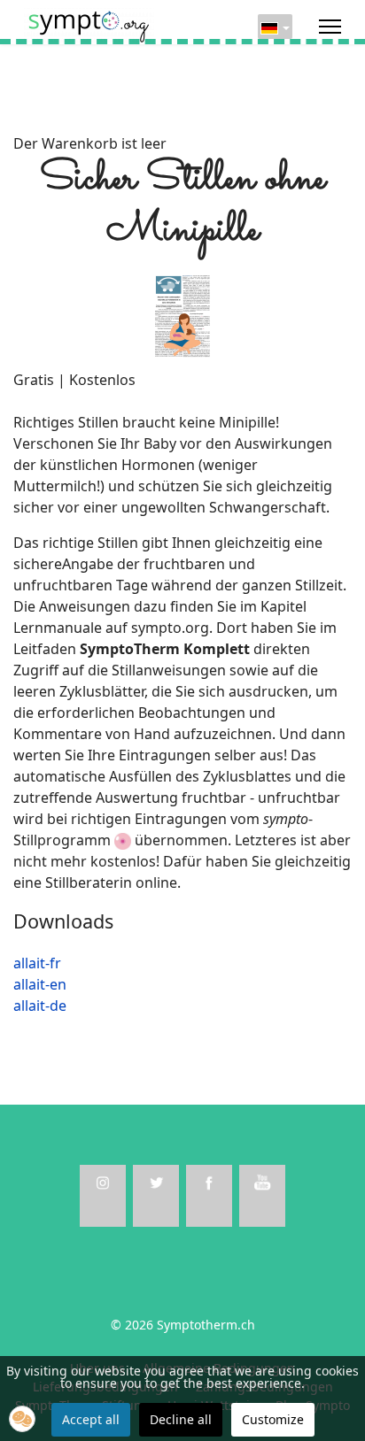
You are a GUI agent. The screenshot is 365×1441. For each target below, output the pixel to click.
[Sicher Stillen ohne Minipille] (182, 314)
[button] (22, 1419)
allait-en (39, 984)
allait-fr (37, 963)
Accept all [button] (91, 1419)
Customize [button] (273, 1419)
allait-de (39, 1005)
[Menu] (330, 26)
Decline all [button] (181, 1419)
